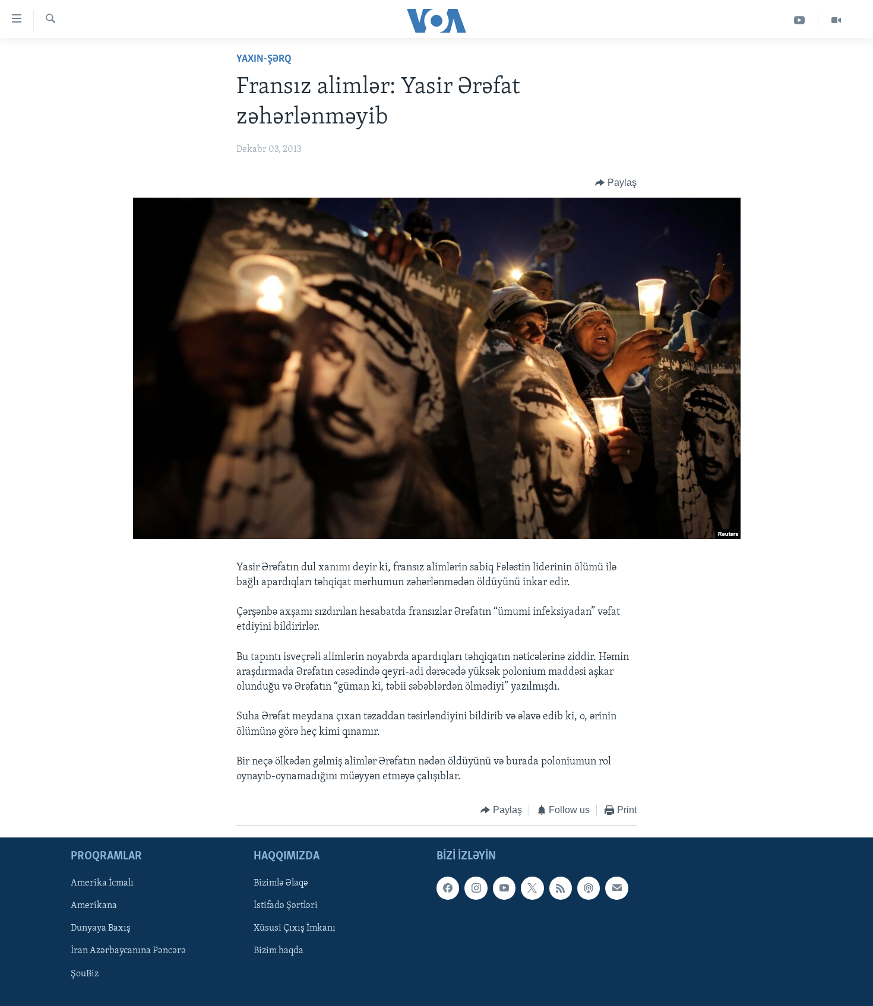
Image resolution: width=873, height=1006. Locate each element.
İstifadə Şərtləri (286, 905)
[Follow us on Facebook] (447, 888)
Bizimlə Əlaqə (281, 883)
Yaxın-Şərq (264, 59)
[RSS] (560, 888)
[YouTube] (799, 20)
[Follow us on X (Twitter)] (532, 888)
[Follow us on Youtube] (504, 888)
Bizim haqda (278, 951)
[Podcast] (588, 888)
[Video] (836, 20)
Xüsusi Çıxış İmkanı (295, 928)
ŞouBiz (85, 973)
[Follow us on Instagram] (475, 888)
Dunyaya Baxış (101, 928)
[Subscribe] (616, 888)
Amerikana (94, 905)
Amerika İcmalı (102, 883)
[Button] (616, 183)
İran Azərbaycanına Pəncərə (128, 951)
